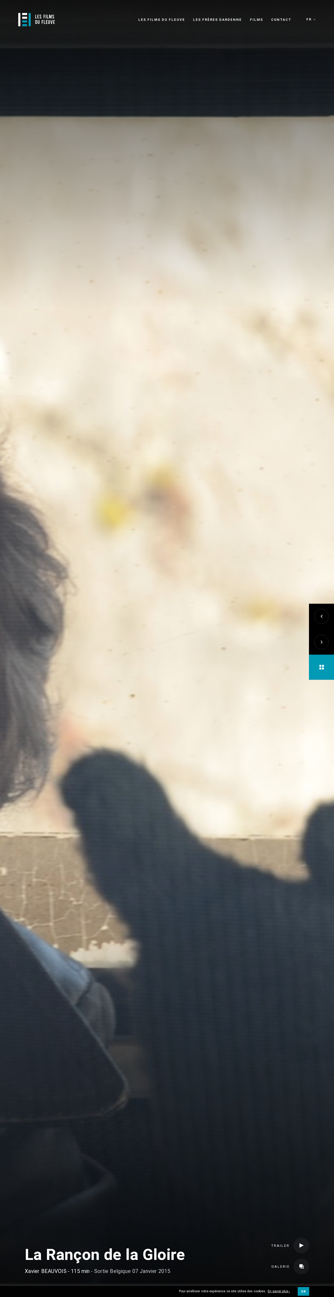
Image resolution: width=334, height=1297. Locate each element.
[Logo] (36, 19)
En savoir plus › (279, 1291)
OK (303, 1291)
